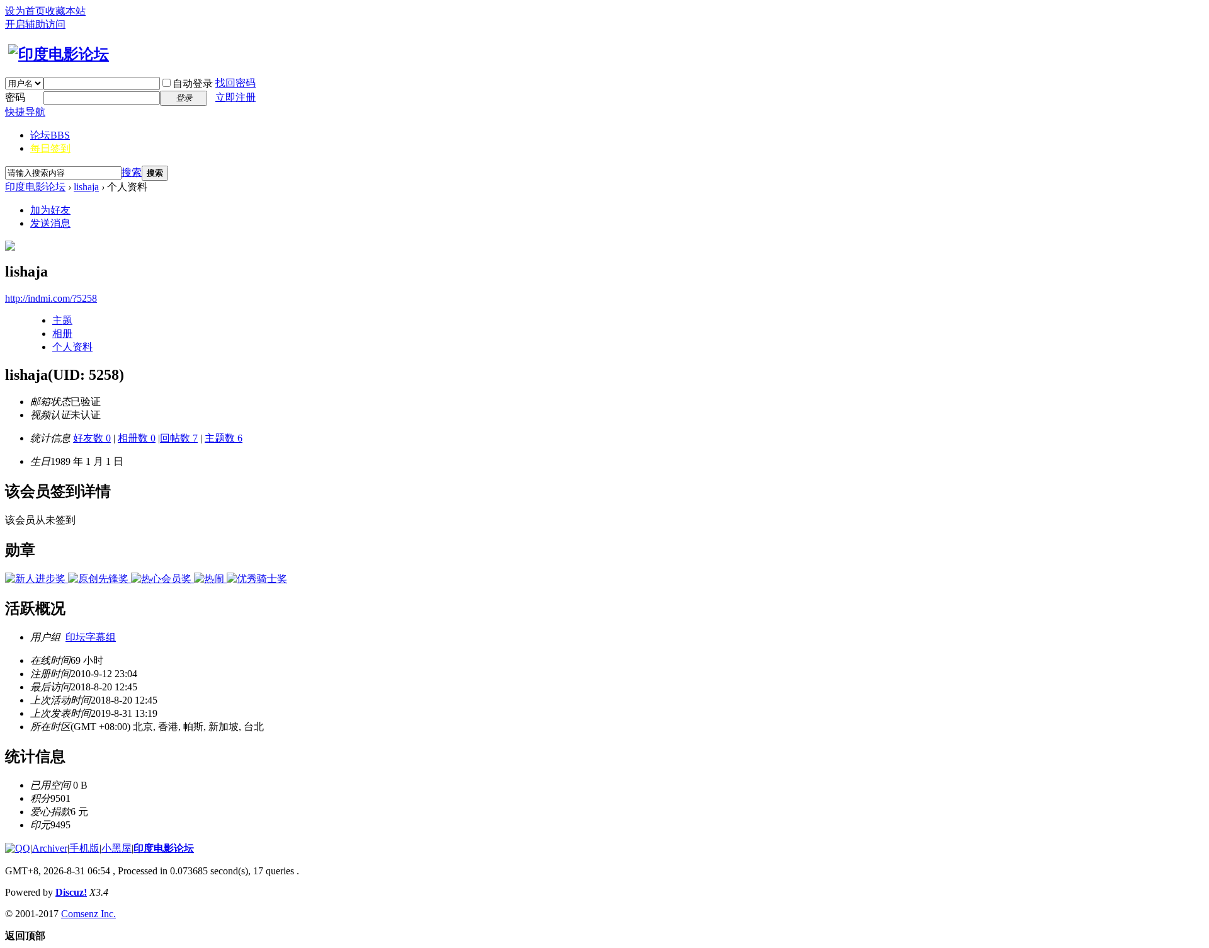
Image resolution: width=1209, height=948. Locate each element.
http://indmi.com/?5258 (51, 298)
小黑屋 (116, 848)
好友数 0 (92, 438)
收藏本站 (65, 11)
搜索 (132, 172)
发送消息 (50, 223)
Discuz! (71, 892)
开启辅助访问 (35, 24)
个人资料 (72, 346)
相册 (62, 333)
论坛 (50, 135)
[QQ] (17, 848)
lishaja (86, 186)
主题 (62, 320)
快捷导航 (25, 111)
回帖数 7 (179, 438)
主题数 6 (223, 438)
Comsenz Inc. (88, 913)
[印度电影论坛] (57, 54)
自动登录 (193, 83)
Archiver (49, 848)
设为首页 (25, 11)
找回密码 (235, 82)
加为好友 (50, 210)
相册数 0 (137, 438)
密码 (15, 97)
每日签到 (50, 148)
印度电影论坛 (35, 186)
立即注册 (235, 97)
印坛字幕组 (90, 637)
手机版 (84, 848)
